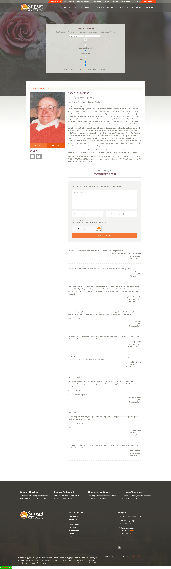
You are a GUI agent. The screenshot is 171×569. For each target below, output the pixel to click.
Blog (121, 7)
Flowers (39, 145)
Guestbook (56, 145)
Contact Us (149, 7)
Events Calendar (111, 1)
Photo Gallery (111, 7)
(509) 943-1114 (147, 1)
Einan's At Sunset (64, 491)
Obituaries (130, 7)
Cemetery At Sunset (99, 491)
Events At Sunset (132, 491)
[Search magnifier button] (85, 39)
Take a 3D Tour (55, 1)
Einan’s (66, 7)
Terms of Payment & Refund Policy (137, 557)
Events (99, 7)
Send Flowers (69, 1)
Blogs (71, 536)
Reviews (139, 7)
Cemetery (88, 7)
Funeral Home (74, 522)
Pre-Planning (126, 1)
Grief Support (97, 1)
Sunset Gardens (29, 491)
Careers (137, 1)
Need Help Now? (83, 1)
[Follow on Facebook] (119, 547)
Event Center (74, 525)
